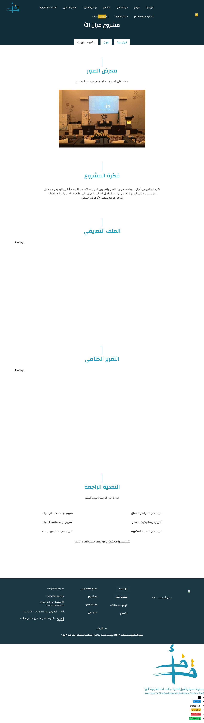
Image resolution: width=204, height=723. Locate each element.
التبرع (105, 16)
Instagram (195, 705)
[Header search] (183, 7)
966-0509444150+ (55, 596)
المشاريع (107, 7)
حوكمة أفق (122, 7)
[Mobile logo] (174, 693)
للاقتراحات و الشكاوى (143, 16)
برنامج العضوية (90, 7)
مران (106, 42)
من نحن (137, 7)
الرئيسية (149, 7)
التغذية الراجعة (121, 16)
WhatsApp (195, 718)
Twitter (197, 701)
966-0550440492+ (55, 605)
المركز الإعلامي (70, 7)
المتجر (95, 16)
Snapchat (196, 710)
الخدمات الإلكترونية (48, 7)
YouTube (196, 714)
